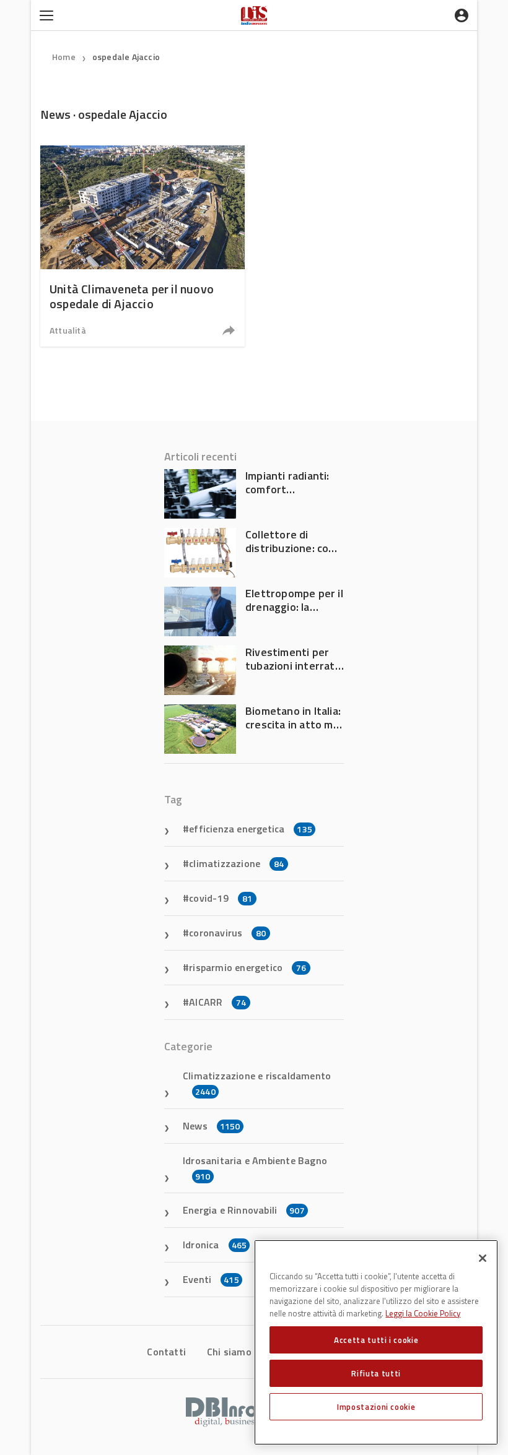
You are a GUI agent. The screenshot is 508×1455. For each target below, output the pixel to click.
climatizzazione (236, 863)
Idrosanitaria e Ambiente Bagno (255, 1168)
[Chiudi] (482, 1258)
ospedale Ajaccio (126, 56)
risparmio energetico (247, 967)
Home (64, 56)
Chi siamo (229, 1351)
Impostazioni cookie (376, 1407)
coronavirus (227, 932)
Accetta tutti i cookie (376, 1340)
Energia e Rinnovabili (244, 1209)
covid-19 (220, 898)
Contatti (166, 1351)
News (211, 1125)
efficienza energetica (250, 828)
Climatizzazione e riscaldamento (257, 1083)
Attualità (68, 330)
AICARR (217, 1002)
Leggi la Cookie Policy (422, 1313)
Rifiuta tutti (376, 1373)
